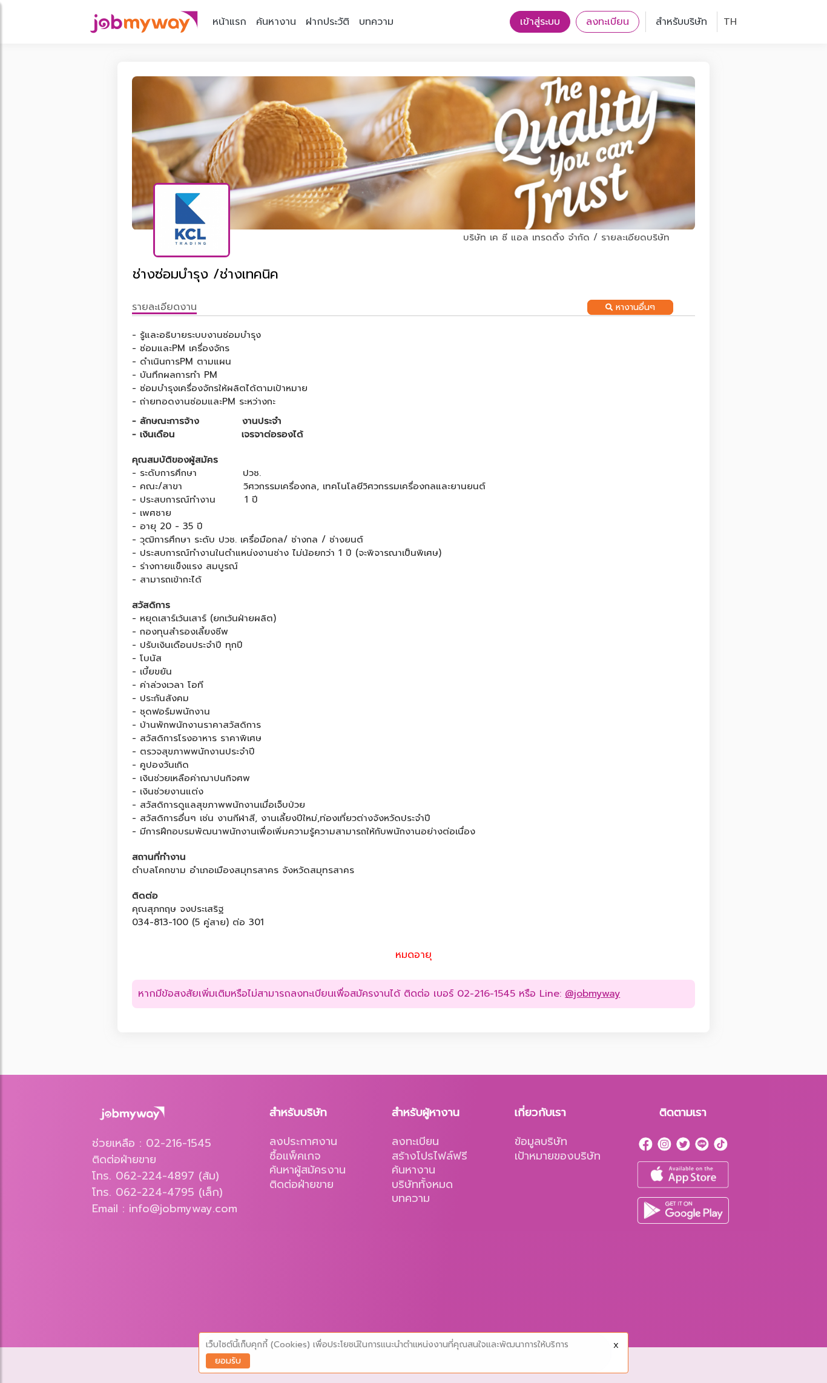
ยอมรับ (228, 1361)
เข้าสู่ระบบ (540, 22)
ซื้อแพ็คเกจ (295, 1155)
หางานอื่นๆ (634, 307)
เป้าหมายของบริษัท (558, 1155)
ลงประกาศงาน (303, 1141)
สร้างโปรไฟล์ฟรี (429, 1155)
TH (730, 22)
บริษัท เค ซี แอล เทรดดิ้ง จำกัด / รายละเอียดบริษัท (566, 237)
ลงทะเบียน (607, 22)
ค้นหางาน (276, 22)
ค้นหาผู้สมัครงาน (307, 1169)
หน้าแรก (229, 22)
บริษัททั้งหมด (422, 1184)
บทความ (376, 22)
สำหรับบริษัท (681, 22)
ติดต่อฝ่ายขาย (301, 1184)
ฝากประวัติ (327, 22)
